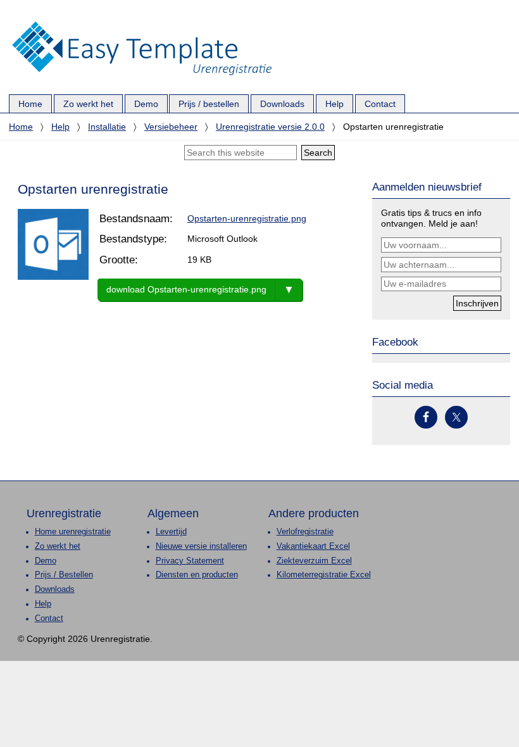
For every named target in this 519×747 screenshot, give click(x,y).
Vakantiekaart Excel (313, 546)
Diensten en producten (197, 574)
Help (60, 127)
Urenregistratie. (142, 22)
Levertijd (171, 531)
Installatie (107, 127)
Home (21, 127)
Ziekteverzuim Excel (314, 560)
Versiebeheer (170, 127)
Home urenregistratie (73, 531)
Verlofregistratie (305, 531)
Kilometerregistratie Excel (324, 574)
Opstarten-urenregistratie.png (246, 218)
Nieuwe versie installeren (201, 546)
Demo (45, 560)
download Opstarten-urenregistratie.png (186, 289)
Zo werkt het (57, 546)
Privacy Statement (190, 560)
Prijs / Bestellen (64, 574)
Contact (49, 618)
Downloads (55, 589)
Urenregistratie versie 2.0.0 (270, 127)
